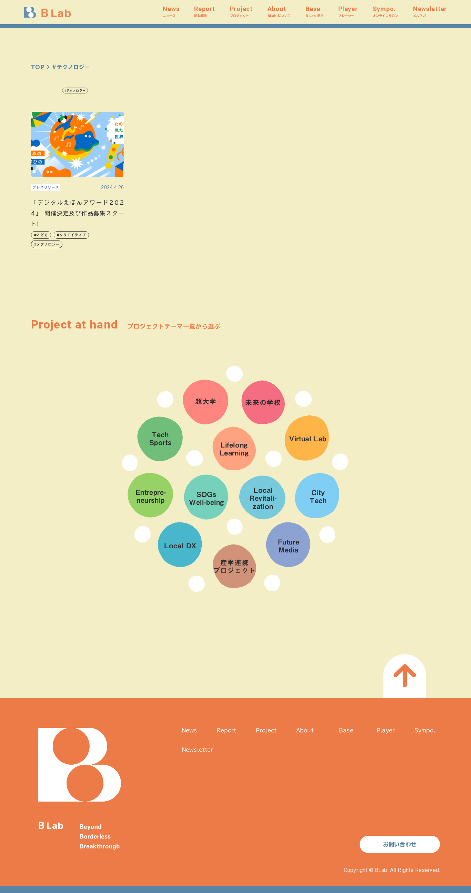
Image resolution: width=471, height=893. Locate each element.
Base (314, 11)
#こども (41, 235)
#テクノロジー (46, 244)
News (171, 11)
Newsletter (430, 11)
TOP (38, 67)
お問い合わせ (400, 844)
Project (241, 11)
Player (348, 11)
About (279, 11)
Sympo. (385, 11)
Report (204, 11)
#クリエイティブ (71, 235)
